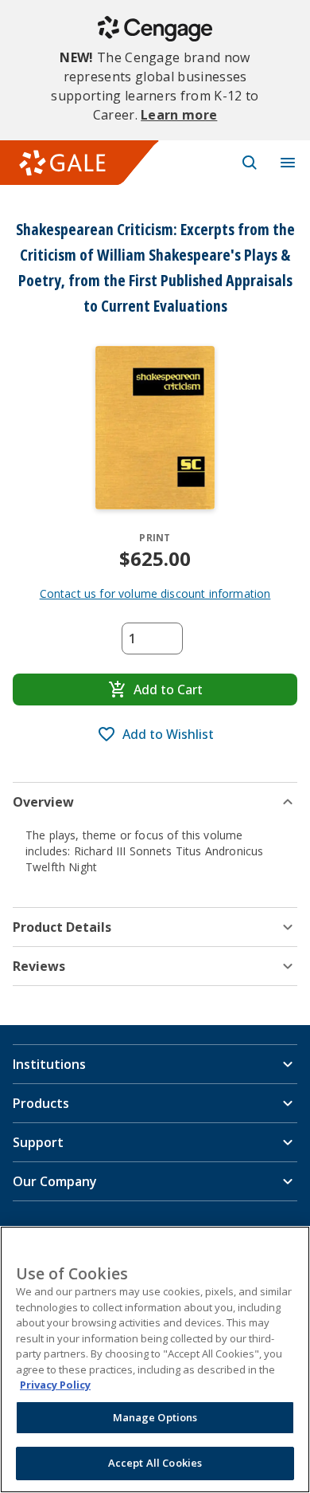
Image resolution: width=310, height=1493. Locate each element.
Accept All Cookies (155, 1463)
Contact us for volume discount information (155, 593)
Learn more (179, 115)
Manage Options (155, 1417)
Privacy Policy (55, 1384)
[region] (155, 1359)
